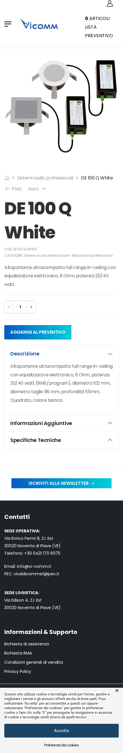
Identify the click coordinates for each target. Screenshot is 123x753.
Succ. (37, 188)
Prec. (17, 188)
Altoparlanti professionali (92, 255)
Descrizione (24, 353)
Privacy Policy (17, 671)
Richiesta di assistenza (26, 644)
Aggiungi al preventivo (37, 332)
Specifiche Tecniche (35, 440)
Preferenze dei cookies (61, 745)
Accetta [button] (61, 730)
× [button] (117, 690)
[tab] (61, 353)
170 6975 (51, 553)
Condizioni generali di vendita (33, 662)
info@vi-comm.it (34, 566)
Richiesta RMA (18, 653)
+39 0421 (33, 553)
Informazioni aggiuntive (41, 423)
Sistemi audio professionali (45, 178)
